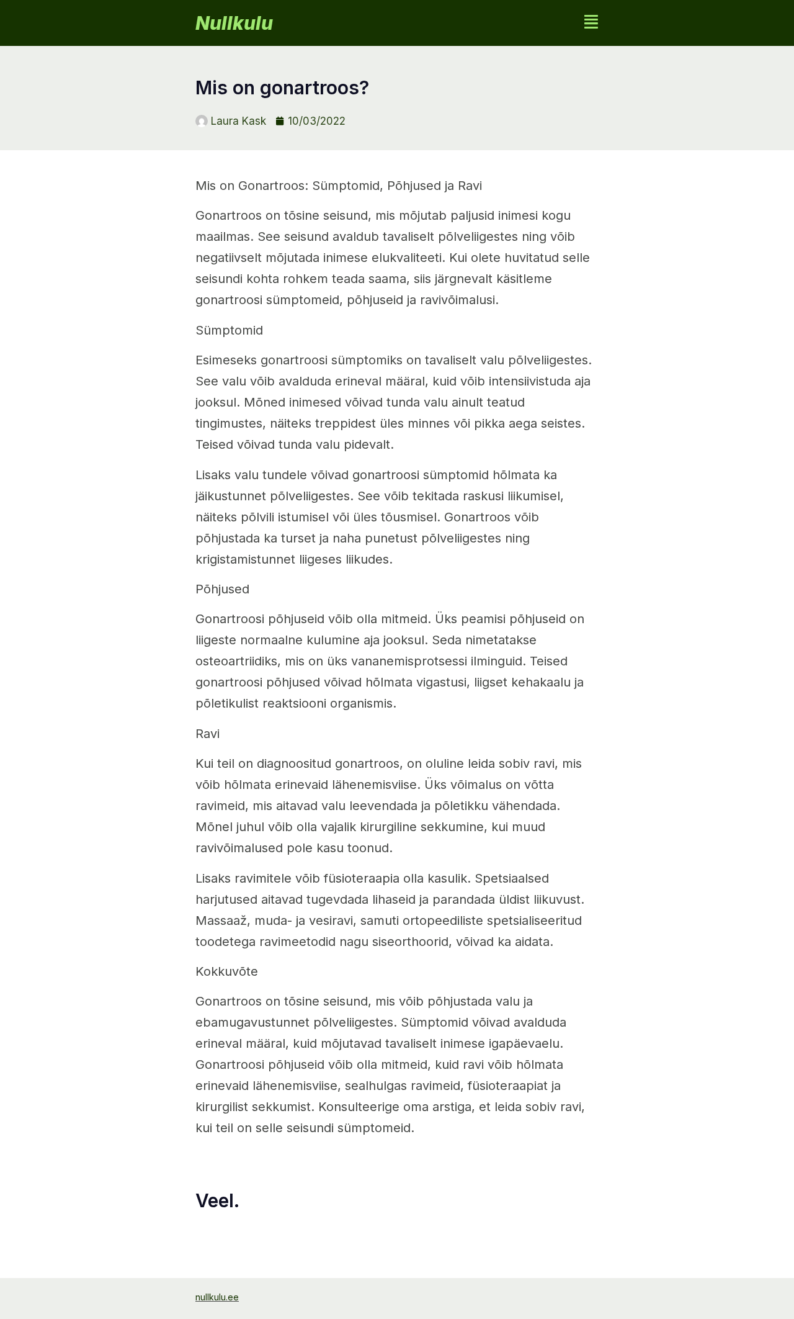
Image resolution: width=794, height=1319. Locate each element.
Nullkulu (234, 23)
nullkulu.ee (217, 1297)
